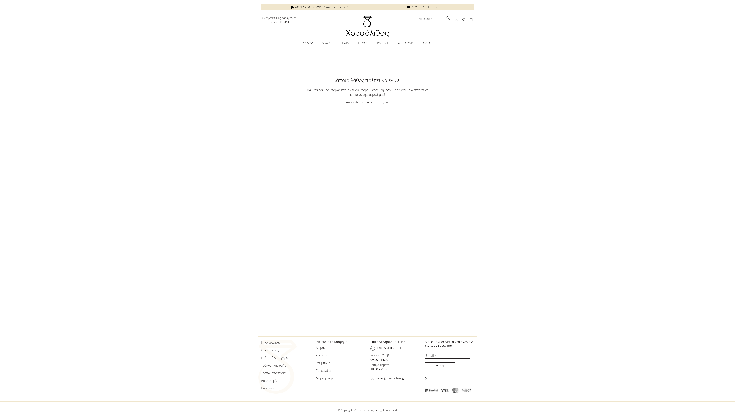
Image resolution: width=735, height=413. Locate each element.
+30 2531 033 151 (388, 348)
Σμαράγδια (323, 370)
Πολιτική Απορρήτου (275, 358)
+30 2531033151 (279, 22)
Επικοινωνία (269, 388)
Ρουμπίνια (323, 363)
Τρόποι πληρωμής (273, 365)
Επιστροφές (269, 381)
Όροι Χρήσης (270, 350)
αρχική (384, 102)
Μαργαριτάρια (325, 378)
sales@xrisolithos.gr (390, 378)
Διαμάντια (322, 348)
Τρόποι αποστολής (274, 373)
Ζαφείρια (322, 355)
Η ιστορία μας (270, 342)
